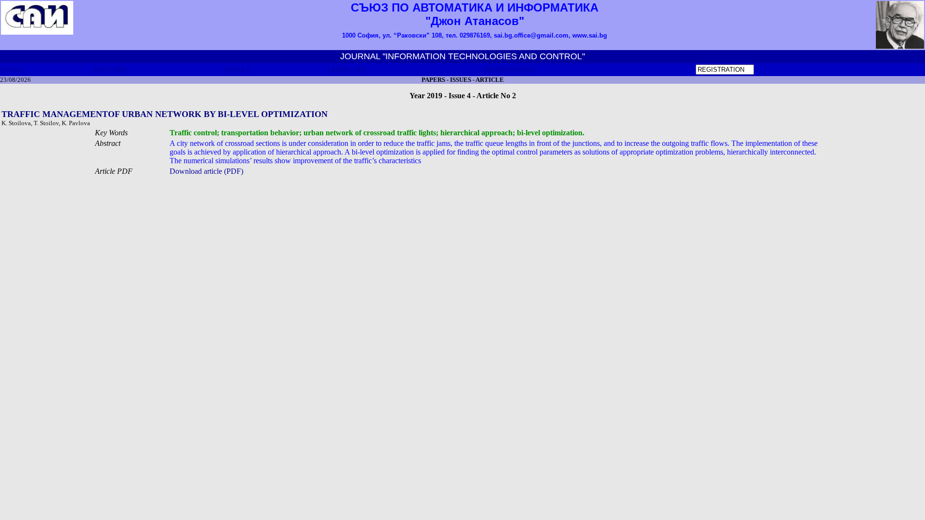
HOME (13, 69)
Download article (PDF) (206, 171)
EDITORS (110, 69)
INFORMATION (510, 69)
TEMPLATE (347, 69)
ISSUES (237, 69)
